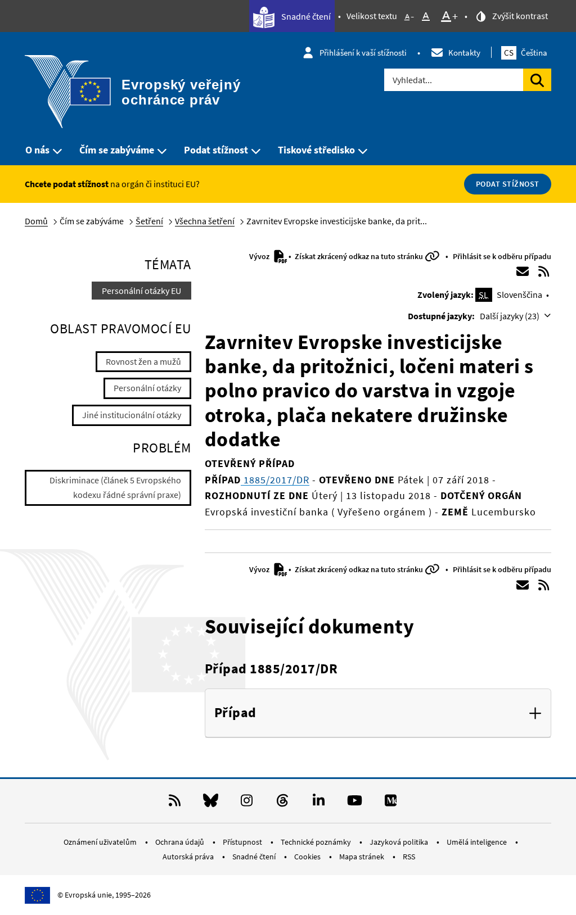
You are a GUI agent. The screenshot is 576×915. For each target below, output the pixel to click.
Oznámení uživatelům (101, 842)
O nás (37, 149)
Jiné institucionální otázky (131, 414)
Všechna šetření (205, 221)
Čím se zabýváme (116, 149)
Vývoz (260, 256)
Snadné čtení (305, 16)
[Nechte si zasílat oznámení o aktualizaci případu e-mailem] (522, 271)
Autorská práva (189, 856)
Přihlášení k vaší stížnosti (363, 52)
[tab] (378, 713)
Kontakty (464, 52)
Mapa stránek (362, 856)
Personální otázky (147, 387)
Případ (235, 713)
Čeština (525, 52)
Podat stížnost (216, 149)
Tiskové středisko (316, 149)
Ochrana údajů (180, 842)
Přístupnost (243, 842)
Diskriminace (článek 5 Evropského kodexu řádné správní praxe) (115, 487)
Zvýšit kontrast (519, 15)
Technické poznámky (317, 842)
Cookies (308, 856)
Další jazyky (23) (510, 315)
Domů (36, 221)
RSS (409, 856)
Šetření (149, 221)
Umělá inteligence (477, 842)
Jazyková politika (400, 842)
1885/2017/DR (275, 479)
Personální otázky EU (141, 290)
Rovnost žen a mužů (143, 361)
